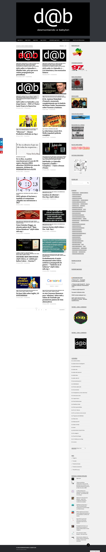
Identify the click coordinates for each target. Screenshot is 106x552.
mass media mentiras (76, 242)
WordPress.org (76, 469)
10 (45, 309)
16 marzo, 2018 (45, 271)
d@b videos (45, 128)
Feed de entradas (76, 463)
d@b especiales (65, 40)
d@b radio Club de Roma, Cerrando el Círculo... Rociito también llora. (79, 299)
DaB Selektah (76, 383)
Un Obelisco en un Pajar (78, 439)
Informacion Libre (20, 64)
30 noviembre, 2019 (20, 76)
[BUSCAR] (88, 183)
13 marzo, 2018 (45, 303)
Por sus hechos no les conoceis (53, 97)
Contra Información (76, 194)
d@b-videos (43, 40)
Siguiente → (63, 309)
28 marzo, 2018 (45, 137)
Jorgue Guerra (29, 97)
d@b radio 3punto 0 (77, 372)
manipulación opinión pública (79, 233)
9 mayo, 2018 (45, 109)
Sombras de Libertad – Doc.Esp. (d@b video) (51, 196)
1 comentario (26, 136)
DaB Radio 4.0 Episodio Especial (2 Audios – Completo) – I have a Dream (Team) (53, 165)
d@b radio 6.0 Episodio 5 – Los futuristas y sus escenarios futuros (54, 70)
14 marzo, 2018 (19, 297)
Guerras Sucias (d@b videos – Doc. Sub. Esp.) (53, 228)
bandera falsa (75, 192)
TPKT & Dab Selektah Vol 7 (79, 295)
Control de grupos (76, 196)
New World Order (76, 244)
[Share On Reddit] (1, 149)
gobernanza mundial (77, 218)
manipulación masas (76, 229)
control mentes (84, 200)
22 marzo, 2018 (45, 198)
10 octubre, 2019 (19, 108)
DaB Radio (82, 205)
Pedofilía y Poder (76, 404)
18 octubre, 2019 (46, 74)
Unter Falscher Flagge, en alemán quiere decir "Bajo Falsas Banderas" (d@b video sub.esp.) (27, 228)
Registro (75, 458)
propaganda (83, 248)
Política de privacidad (78, 40)
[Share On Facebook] (1, 139)
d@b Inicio (20, 40)
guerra (84, 218)
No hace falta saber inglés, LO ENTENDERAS (27, 294)
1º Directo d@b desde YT (78, 289)
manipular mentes (76, 237)
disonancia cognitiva (77, 209)
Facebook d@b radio (77, 269)
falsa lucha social (76, 213)
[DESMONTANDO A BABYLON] (53, 35)
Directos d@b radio (34, 63)
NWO (84, 246)
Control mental (75, 200)
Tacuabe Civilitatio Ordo (78, 292)
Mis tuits (73, 263)
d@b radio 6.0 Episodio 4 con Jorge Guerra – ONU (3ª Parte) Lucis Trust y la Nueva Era (27, 104)
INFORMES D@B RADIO (55, 40)
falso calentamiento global (78, 216)
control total (75, 205)
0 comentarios (29, 76)
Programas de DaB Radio (22, 65)
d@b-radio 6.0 (25, 63)
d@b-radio (28, 40)
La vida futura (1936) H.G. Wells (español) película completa (52, 133)
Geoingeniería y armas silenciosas (80, 392)
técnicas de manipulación (78, 253)
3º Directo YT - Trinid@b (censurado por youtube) (78, 280)
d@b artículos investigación (49, 96)
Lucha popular (75, 222)
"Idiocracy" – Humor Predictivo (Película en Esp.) (27, 133)
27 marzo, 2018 (45, 169)
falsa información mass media (79, 211)
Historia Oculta (75, 220)
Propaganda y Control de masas (79, 250)
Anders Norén (23, 549)
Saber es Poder (27, 66)
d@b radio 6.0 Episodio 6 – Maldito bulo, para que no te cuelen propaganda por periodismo (27, 71)
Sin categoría (35, 66)
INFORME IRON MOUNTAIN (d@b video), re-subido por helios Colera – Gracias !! (27, 259)
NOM (82, 244)
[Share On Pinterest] (1, 147)
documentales (19, 193)
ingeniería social (84, 220)
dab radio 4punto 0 (77, 381)
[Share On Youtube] (1, 152)
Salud (74, 427)
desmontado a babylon (77, 207)
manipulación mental (77, 231)
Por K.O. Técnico (76, 410)
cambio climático (20, 252)
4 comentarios (52, 109)
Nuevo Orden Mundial (77, 246)
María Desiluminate (31, 64)
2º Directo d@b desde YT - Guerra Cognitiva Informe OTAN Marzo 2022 (81, 285)
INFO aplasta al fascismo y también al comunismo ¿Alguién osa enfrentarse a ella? (26, 199)
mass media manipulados (77, 240)
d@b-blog (35, 40)
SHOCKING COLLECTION (78, 430)
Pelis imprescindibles (24, 129)
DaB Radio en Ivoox (78, 277)
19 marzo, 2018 (45, 231)
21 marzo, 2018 (19, 233)
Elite (84, 209)
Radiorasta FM (20, 66)
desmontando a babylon (28, 547)
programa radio (76, 248)
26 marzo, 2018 (19, 204)
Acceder (74, 461)
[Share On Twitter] (1, 142)
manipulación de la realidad (78, 224)
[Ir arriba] (88, 544)
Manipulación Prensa (77, 235)
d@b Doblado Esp (46, 156)
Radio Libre (32, 65)
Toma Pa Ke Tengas (77, 436)
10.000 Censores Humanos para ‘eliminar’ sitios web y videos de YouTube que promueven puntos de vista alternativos (52, 297)
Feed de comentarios (77, 466)
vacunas (64, 97)
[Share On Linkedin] (1, 144)
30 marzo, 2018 (19, 136)
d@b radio (18, 63)
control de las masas (77, 198)
